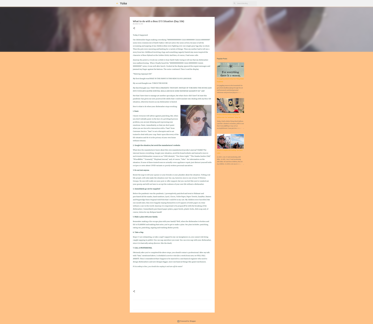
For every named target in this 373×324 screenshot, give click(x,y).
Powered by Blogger (188, 321)
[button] (134, 28)
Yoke (123, 3)
